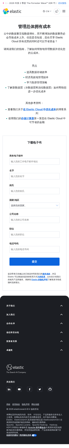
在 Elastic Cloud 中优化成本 (39, 109)
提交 (34, 261)
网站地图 (35, 404)
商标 (8, 404)
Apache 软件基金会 (37, 427)
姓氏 (11, 185)
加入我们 (10, 314)
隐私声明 (26, 404)
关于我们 (10, 305)
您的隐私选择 (26, 435)
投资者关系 (11, 341)
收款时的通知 (12, 435)
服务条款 (46, 274)
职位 (11, 228)
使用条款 (16, 404)
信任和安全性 (12, 332)
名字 (11, 170)
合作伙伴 (10, 323)
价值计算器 (27, 118)
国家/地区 (14, 200)
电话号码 (13, 243)
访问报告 (62, 3)
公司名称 (13, 214)
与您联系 (41, 276)
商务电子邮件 (16, 155)
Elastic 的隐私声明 (39, 279)
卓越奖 (9, 350)
